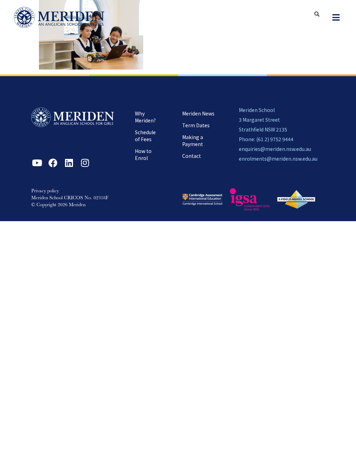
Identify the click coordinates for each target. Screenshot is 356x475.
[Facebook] (52, 162)
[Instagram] (84, 162)
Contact (191, 155)
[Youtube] (36, 162)
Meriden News (198, 113)
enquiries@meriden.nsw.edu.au (275, 148)
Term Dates (196, 125)
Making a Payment (192, 140)
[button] (336, 17)
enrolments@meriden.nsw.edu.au (278, 158)
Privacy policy (45, 191)
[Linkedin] (68, 162)
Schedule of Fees (145, 136)
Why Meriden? (145, 117)
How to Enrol (143, 154)
